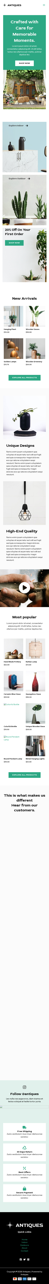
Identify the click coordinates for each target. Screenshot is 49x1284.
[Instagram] (28, 1259)
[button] (25, 378)
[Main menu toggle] (44, 5)
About (24, 1248)
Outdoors (24, 1245)
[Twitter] (24, 1259)
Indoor (24, 1242)
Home (24, 1240)
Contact (24, 1251)
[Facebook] (21, 1259)
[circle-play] (24, 587)
